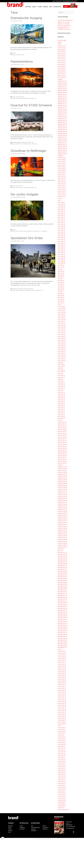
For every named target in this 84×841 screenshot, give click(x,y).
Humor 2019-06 (61, 312)
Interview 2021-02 (62, 437)
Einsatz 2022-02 (20, 96)
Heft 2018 (60, 269)
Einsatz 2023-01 (62, 60)
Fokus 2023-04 (61, 235)
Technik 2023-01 (62, 697)
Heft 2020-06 (61, 301)
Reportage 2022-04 (62, 604)
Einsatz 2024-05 (62, 68)
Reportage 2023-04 (62, 615)
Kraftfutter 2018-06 (62, 468)
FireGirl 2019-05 (62, 161)
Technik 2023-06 (62, 705)
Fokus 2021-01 (61, 211)
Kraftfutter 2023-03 (62, 513)
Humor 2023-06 (62, 340)
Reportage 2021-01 (62, 591)
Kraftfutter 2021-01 (62, 491)
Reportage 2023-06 (62, 617)
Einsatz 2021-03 (29, 142)
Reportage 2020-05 (62, 586)
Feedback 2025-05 (62, 144)
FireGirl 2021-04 (62, 180)
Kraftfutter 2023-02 (62, 511)
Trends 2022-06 (62, 766)
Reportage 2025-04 (62, 634)
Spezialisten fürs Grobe (27, 238)
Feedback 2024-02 (62, 127)
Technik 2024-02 (62, 707)
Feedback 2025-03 (62, 140)
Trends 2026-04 (62, 805)
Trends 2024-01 (61, 779)
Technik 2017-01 (62, 662)
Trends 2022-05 (62, 765)
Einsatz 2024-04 (62, 66)
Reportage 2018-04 (62, 573)
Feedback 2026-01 (62, 148)
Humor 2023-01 (61, 336)
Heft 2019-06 (61, 289)
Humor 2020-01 (61, 314)
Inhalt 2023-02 (61, 392)
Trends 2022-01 (61, 757)
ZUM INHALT (69, 822)
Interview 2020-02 (62, 431)
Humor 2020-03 (62, 316)
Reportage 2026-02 (62, 642)
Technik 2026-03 (62, 724)
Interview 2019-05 (62, 427)
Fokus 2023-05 (61, 237)
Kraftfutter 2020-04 (62, 485)
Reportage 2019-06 (62, 578)
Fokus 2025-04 (61, 254)
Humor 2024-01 (61, 342)
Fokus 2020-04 (61, 206)
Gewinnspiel (22, 827)
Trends (59, 725)
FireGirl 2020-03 (62, 168)
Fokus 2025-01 (61, 250)
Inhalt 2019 (60, 362)
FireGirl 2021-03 (62, 178)
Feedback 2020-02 (62, 85)
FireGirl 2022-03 (62, 189)
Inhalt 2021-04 (61, 377)
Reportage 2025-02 (62, 630)
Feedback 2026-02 (62, 150)
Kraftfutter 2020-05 (62, 487)
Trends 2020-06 (62, 744)
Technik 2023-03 (62, 701)
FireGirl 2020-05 (62, 170)
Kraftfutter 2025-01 (62, 530)
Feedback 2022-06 (62, 113)
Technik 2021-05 (62, 684)
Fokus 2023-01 (61, 230)
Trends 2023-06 (62, 778)
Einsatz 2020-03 (62, 49)
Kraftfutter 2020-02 (62, 483)
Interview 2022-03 (62, 440)
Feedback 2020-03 (62, 86)
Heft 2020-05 (61, 299)
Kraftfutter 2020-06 (62, 489)
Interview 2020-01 (62, 429)
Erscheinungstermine (35, 827)
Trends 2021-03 (61, 750)
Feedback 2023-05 (62, 122)
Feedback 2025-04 (62, 142)
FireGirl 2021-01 (61, 174)
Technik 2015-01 (62, 651)
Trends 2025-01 (61, 791)
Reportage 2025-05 (62, 636)
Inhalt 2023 (60, 390)
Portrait (32, 290)
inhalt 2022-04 (61, 386)
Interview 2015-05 (62, 424)
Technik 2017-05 (62, 666)
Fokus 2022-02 (61, 221)
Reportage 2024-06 (62, 628)
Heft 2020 (60, 291)
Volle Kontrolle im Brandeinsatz (65, 20)
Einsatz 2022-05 (62, 58)
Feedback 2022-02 (62, 105)
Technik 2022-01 (62, 688)
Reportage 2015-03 (62, 554)
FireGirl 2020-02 (62, 167)
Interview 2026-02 (62, 461)
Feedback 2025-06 (62, 146)
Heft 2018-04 (61, 273)
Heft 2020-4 (61, 303)
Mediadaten (33, 830)
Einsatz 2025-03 (62, 73)
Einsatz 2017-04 (62, 47)
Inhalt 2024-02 (61, 401)
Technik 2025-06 (62, 718)
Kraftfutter (60, 465)
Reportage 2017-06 (62, 567)
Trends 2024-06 (62, 789)
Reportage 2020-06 (28, 288)
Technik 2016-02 (62, 656)
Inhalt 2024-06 (61, 405)
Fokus (50, 6)
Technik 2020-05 (62, 679)
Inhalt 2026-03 (61, 416)
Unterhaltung (57, 6)
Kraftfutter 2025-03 (62, 534)
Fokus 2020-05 (61, 208)
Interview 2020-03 (62, 433)
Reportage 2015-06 (62, 558)
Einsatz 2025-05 (62, 75)
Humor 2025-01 (61, 349)
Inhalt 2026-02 (61, 414)
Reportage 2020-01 (62, 580)
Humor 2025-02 (61, 351)
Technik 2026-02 (62, 722)
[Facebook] (73, 832)
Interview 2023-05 (62, 446)
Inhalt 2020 (60, 368)
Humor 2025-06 (61, 357)
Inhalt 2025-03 (61, 411)
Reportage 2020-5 (62, 589)
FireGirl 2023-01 (62, 196)
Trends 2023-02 (62, 770)
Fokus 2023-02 (61, 232)
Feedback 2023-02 (62, 116)
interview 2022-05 (62, 442)
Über (32, 825)
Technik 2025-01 (62, 712)
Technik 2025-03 (62, 714)
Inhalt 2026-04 (61, 418)
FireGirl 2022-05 (62, 193)
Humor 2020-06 (61, 319)
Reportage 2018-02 (62, 571)
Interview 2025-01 (62, 453)
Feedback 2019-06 (62, 83)
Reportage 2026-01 (62, 640)
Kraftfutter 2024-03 (62, 524)
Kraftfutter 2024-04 (62, 526)
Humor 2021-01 (61, 321)
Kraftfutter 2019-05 (62, 478)
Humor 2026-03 (62, 360)
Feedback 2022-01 (62, 103)
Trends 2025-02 (62, 792)
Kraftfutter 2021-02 (62, 493)
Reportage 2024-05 (62, 627)
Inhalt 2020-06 (61, 371)
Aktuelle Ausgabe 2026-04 (64, 25)
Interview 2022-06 (62, 444)
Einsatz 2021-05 (62, 53)
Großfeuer (18, 54)
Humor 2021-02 (61, 323)
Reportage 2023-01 (62, 610)
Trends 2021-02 (61, 748)
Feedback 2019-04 (62, 81)
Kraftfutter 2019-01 (62, 470)
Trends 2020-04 (62, 740)
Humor (59, 304)
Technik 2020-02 (62, 673)
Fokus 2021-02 (61, 213)
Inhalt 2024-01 (61, 399)
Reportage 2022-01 (62, 599)
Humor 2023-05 (62, 338)
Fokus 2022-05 (61, 226)
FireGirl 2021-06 (62, 183)
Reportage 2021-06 (62, 597)
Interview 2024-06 (62, 452)
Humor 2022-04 (62, 332)
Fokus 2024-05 (61, 247)
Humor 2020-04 (62, 317)
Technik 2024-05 (62, 710)
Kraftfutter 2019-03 (62, 474)
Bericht (13, 231)
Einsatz (34, 6)
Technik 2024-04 (62, 709)
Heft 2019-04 (61, 286)
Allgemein (60, 42)
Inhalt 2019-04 (61, 366)
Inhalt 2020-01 (61, 370)
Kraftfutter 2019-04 (62, 476)
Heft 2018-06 (61, 276)
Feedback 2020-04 (62, 88)
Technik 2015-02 (62, 653)
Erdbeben (22, 290)
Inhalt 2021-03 (61, 375)
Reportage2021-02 (62, 647)
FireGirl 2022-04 (62, 191)
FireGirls (60, 198)
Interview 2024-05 (62, 450)
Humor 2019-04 (61, 308)
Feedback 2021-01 (62, 94)
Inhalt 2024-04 (61, 403)
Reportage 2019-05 (62, 576)
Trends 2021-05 (61, 753)
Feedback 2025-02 (62, 139)
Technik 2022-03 (62, 692)
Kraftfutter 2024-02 (62, 522)
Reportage (28, 6)
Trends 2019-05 (61, 731)
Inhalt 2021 (60, 373)
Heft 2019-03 (61, 284)
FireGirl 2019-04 (62, 159)
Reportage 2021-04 (62, 595)
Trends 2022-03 (62, 761)
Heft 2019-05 (61, 288)
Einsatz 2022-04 (62, 57)
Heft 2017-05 (61, 265)
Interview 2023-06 (62, 448)
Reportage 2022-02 (62, 601)
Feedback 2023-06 (62, 124)
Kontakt (44, 825)
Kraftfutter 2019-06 (62, 479)
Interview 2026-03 (62, 463)
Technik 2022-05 (62, 696)
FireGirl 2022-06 (62, 195)
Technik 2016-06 (62, 660)
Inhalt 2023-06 (61, 398)
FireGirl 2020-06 (62, 172)
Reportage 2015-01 (62, 552)
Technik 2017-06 (62, 668)
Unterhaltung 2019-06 (63, 809)
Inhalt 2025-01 (61, 407)
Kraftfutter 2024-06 (62, 528)
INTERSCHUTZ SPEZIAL (64, 24)
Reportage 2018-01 (62, 569)
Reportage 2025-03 (62, 632)
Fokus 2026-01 (61, 258)
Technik (40, 6)
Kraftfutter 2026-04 (62, 547)
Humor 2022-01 (61, 329)
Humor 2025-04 (62, 355)
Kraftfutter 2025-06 (62, 539)
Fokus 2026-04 (61, 263)
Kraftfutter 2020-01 (62, 481)
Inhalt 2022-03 (61, 385)
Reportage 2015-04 (62, 556)
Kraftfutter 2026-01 (62, 541)
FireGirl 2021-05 (62, 181)
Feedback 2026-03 (62, 152)
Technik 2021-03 (62, 683)
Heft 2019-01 (61, 280)
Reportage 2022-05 (62, 606)
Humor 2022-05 (61, 334)
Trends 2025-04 (62, 796)
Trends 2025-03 (62, 794)
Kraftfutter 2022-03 (62, 506)
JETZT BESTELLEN (70, 826)
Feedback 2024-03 (62, 129)
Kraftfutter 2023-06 (62, 519)
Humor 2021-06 (61, 327)
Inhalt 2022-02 (61, 383)
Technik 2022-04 (62, 694)
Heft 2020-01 (19, 186)
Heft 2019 (60, 278)
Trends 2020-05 (62, 742)
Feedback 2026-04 (62, 154)
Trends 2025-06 (62, 800)
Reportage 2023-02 (62, 612)
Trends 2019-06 (61, 733)
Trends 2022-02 (62, 759)
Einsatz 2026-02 (62, 77)
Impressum (45, 829)
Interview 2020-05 (62, 435)
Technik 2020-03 (62, 675)
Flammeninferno (22, 61)
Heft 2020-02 (61, 297)
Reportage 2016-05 (62, 561)
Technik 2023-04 (62, 703)
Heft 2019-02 (61, 282)
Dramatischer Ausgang (26, 18)
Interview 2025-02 (62, 455)
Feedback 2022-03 (62, 107)
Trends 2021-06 (61, 755)
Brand (13, 98)
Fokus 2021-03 (61, 215)
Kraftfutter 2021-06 (62, 500)
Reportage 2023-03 (62, 614)
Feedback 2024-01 (62, 126)
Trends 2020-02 (62, 738)
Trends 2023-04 (62, 774)
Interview (45, 6)
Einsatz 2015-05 (62, 45)
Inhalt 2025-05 (61, 412)
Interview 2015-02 (62, 422)
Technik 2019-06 (62, 671)
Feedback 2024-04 (62, 131)
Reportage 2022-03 (62, 602)
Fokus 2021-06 (61, 219)
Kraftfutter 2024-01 (62, 520)
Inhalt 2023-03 (61, 394)
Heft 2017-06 (61, 267)
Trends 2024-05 (62, 787)
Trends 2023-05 (62, 776)
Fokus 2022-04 (61, 224)
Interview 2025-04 (62, 457)
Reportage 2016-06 (62, 563)
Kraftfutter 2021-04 (62, 496)
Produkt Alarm (61, 548)
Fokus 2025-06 (61, 256)
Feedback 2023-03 (62, 118)
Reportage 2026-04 (62, 645)
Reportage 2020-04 (62, 584)
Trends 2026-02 (62, 802)
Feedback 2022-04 (62, 109)
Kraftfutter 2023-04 (62, 515)
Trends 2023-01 (61, 768)
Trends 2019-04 (61, 729)
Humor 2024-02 (62, 344)
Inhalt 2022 (60, 379)
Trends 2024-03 (62, 783)
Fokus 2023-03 (61, 234)
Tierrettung (34, 143)
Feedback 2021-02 (62, 96)
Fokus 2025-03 (61, 252)
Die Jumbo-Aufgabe (24, 194)
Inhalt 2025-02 (61, 409)
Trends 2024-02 (62, 781)
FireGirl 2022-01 (62, 185)
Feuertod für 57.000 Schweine (31, 105)
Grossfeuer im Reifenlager (28, 151)
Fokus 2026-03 (61, 262)
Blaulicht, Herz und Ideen (64, 22)
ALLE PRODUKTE (70, 828)
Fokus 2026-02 (61, 260)
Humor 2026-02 (61, 358)
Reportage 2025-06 (62, 638)
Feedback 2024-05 (62, 133)
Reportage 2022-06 (62, 608)
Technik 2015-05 (62, 655)
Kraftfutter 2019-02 (62, 472)
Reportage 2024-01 (62, 619)
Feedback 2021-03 (62, 98)
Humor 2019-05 (61, 310)
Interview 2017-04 (62, 425)
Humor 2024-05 (62, 347)
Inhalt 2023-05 (61, 396)
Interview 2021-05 (62, 438)
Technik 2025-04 (62, 716)
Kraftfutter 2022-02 (62, 504)
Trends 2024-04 (62, 785)
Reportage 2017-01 (62, 565)
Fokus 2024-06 (61, 248)
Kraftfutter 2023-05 (62, 517)
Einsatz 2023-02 (62, 62)
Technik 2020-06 (62, 681)
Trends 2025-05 (62, 798)
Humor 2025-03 (62, 353)
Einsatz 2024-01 (62, 64)
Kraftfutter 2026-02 (62, 543)
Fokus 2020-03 (61, 204)
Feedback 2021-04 (62, 99)
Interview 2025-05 (62, 459)
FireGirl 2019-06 (62, 163)
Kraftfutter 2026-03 (62, 545)
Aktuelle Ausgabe (16, 142)
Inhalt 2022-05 (61, 388)
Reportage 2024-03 (62, 623)
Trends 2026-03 (62, 804)
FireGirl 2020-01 (62, 165)
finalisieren (14, 288)
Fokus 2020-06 (61, 209)
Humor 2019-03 (61, 306)
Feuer (21, 98)
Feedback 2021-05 (62, 101)
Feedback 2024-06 (62, 135)
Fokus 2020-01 (61, 202)
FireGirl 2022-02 (62, 187)
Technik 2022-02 (62, 690)
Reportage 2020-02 (62, 582)
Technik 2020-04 (62, 677)
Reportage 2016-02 (62, 560)
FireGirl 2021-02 (62, 176)
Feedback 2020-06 (62, 92)
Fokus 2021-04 (61, 217)
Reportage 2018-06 (62, 575)
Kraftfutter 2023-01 (62, 509)
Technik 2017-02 (62, 664)
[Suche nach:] (65, 12)
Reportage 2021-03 (62, 593)
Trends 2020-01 (61, 737)
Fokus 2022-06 (61, 228)
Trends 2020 (61, 735)
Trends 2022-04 (62, 763)
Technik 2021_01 (62, 686)
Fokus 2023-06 (61, 239)
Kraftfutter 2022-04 (62, 507)
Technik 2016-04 (62, 658)
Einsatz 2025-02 (62, 72)
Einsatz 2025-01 (62, 70)
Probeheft (33, 829)
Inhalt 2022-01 (61, 381)
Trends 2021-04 (61, 751)
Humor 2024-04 (62, 345)
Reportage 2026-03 (62, 643)
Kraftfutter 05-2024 (62, 466)
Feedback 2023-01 (62, 114)
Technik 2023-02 (62, 699)
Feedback (60, 79)
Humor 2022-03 (62, 330)
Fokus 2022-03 (61, 222)
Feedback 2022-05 (62, 111)
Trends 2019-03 (61, 727)
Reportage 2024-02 (62, 621)
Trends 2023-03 (62, 772)
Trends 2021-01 (61, 746)
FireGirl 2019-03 (62, 157)
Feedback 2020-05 (62, 90)
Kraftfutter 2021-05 (62, 498)
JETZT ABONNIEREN (69, 824)
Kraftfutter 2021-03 (62, 494)
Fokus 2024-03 (61, 243)
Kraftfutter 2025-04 (62, 535)
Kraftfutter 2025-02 (62, 532)
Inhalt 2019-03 (61, 364)
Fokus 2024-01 (61, 241)
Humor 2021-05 (61, 325)
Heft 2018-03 (61, 271)
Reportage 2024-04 (62, 625)
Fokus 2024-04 (61, 245)
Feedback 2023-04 (62, 120)
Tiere (23, 54)
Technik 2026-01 (62, 720)
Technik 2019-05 (62, 669)
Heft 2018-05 (61, 275)
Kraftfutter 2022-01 (62, 502)
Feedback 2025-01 (62, 137)
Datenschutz (45, 827)
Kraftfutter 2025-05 (62, 537)
